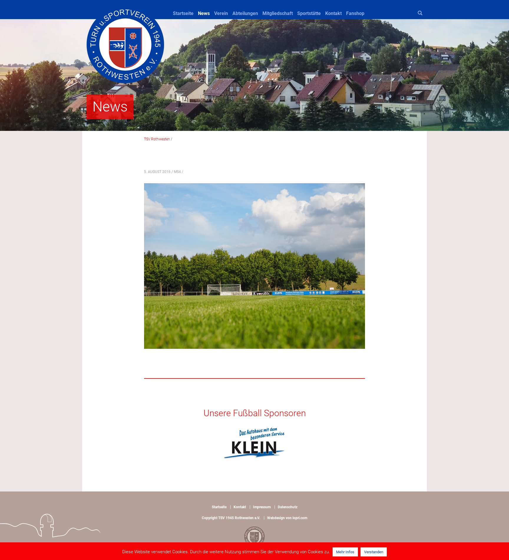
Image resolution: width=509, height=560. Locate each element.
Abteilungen (245, 13)
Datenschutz (288, 507)
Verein (221, 13)
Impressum (262, 507)
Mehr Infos (345, 552)
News (204, 13)
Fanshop (355, 13)
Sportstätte (309, 13)
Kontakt (333, 13)
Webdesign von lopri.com (287, 518)
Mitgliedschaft (277, 13)
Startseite (183, 13)
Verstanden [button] (373, 552)
